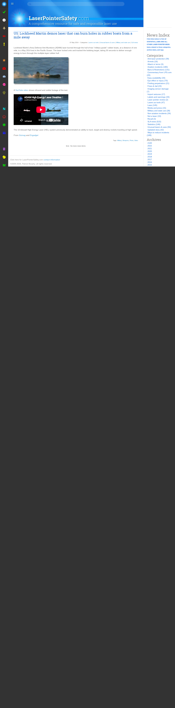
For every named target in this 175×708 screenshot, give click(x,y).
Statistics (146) (154, 124)
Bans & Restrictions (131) (159, 70)
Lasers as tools (93, 42)
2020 (150, 151)
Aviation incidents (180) (158, 67)
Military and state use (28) (159, 111)
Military (119, 140)
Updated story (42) (156, 130)
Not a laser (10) (154, 116)
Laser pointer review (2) (158, 100)
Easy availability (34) (156, 78)
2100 (150, 143)
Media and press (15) (157, 108)
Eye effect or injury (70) (158, 81)
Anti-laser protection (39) (158, 59)
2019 (150, 154)
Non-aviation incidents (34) (159, 113)
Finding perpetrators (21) (158, 83)
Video (136, 140)
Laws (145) (152, 105)
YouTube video (21, 90)
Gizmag (22, 135)
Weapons (125, 140)
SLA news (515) (154, 121)
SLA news (134, 42)
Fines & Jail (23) (155, 86)
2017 (150, 159)
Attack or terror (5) (156, 64)
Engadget (34, 135)
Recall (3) (152, 119)
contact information (51, 160)
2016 (150, 162)
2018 (150, 157)
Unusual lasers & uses (107, 42)
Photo (131, 140)
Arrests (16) (153, 61)
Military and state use (123, 42)
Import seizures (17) (156, 94)
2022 (150, 146)
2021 (150, 148)
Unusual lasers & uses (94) (159, 127)
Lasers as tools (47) (156, 102)
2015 (150, 165)
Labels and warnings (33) (159, 97)
